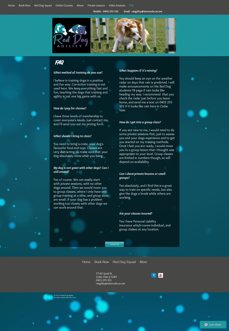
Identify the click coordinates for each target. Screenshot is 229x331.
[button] (114, 244)
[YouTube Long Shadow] (160, 275)
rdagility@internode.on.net (147, 11)
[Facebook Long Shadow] (153, 275)
